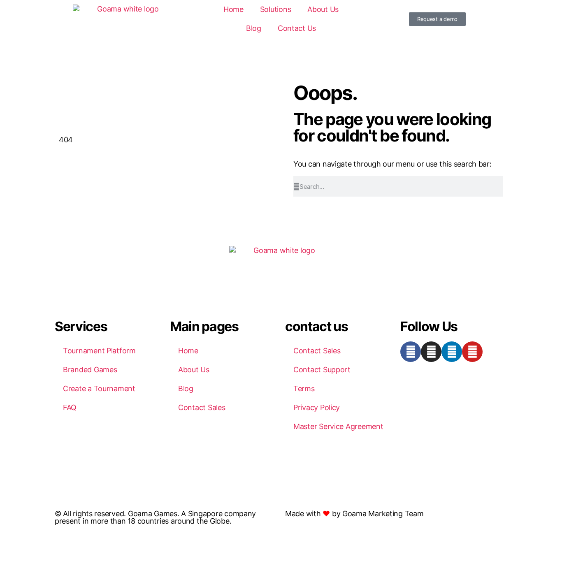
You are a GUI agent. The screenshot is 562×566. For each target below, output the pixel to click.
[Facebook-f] (410, 351)
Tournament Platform (99, 350)
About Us (323, 9)
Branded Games (90, 369)
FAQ (70, 407)
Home (233, 9)
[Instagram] (431, 351)
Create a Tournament (99, 388)
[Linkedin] (451, 351)
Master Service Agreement (338, 426)
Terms (304, 388)
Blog (253, 28)
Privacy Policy (316, 407)
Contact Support (322, 369)
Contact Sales (201, 407)
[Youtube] (472, 351)
